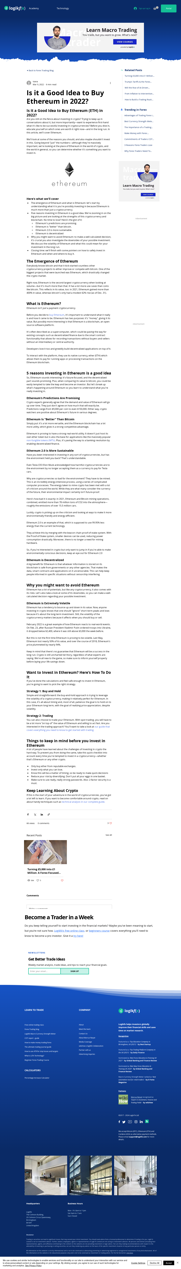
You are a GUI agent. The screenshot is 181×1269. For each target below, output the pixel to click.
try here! (78, 935)
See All (109, 835)
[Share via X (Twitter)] (35, 814)
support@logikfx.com (138, 1137)
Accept (169, 1263)
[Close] (177, 1263)
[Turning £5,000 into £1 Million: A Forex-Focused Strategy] (45, 852)
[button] (41, 8)
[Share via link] (48, 814)
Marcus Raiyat (136, 1097)
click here (129, 1253)
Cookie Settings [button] (138, 1263)
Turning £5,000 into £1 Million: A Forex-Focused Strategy (43, 871)
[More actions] (110, 83)
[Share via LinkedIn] (41, 814)
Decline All (154, 1263)
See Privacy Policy (33, 1265)
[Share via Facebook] (28, 814)
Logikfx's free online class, (69, 930)
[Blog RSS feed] (147, 1121)
